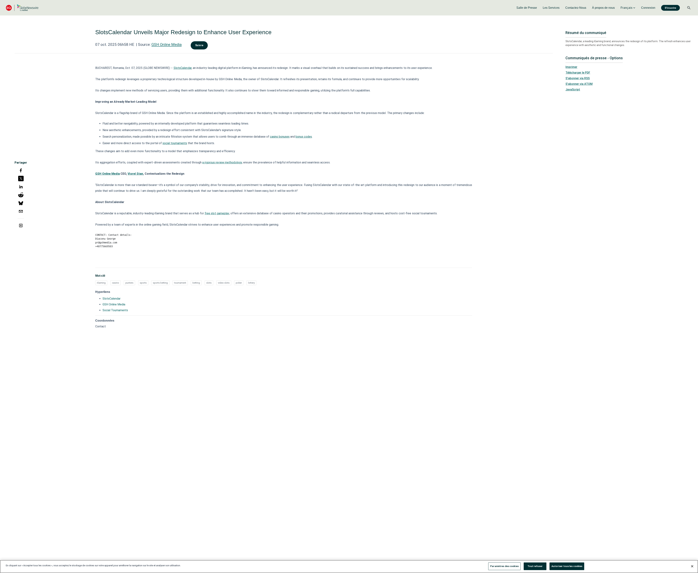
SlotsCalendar (112, 298)
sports (143, 282)
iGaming (101, 282)
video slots (224, 282)
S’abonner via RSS (577, 78)
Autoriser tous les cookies (566, 566)
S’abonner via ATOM (579, 84)
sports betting (160, 282)
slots (209, 282)
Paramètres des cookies (504, 566)
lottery (251, 282)
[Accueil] (22, 8)
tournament (180, 282)
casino (115, 282)
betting (196, 282)
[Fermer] (692, 566)
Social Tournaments (115, 310)
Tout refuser (535, 566)
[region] (349, 566)
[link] (526, 7)
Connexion (648, 7)
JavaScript (572, 89)
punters (129, 282)
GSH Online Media (166, 44)
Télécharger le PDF (577, 72)
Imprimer (571, 67)
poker (239, 282)
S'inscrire (670, 7)
